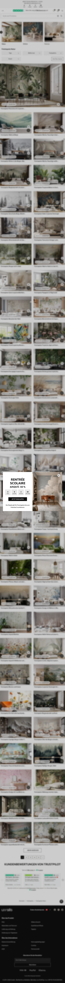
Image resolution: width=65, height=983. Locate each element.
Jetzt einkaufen (18, 499)
